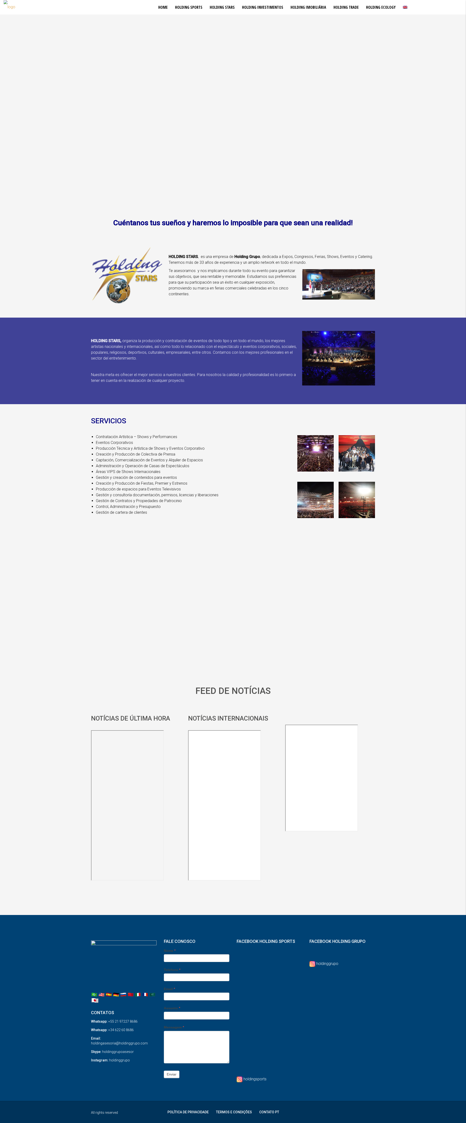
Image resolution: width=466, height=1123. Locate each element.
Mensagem (174, 1027)
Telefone (172, 970)
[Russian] (123, 994)
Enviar (171, 1074)
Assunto (172, 1008)
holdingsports (254, 1079)
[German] (116, 994)
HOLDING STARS (222, 7)
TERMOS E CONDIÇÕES (234, 1112)
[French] (145, 994)
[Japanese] (95, 1000)
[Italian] (138, 994)
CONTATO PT (269, 1112)
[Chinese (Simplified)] (130, 994)
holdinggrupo (327, 963)
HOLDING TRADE (346, 7)
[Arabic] (152, 994)
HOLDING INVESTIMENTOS (262, 7)
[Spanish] (109, 994)
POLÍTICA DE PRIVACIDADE (188, 1112)
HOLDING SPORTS (188, 7)
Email (169, 989)
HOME (163, 7)
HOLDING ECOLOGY (381, 7)
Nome (169, 951)
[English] (101, 994)
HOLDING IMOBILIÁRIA (308, 7)
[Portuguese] (94, 994)
